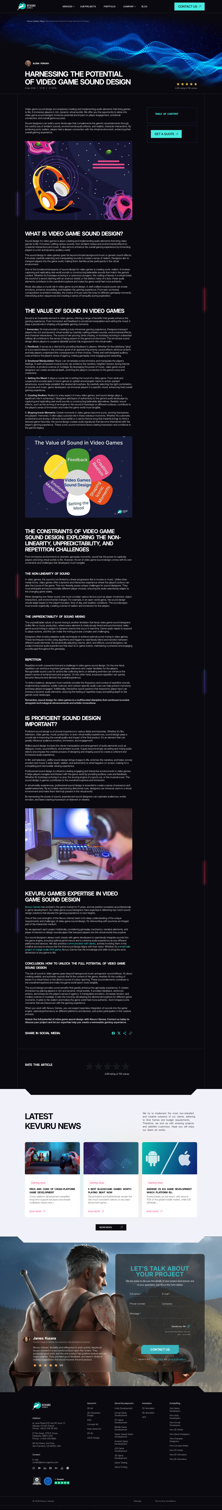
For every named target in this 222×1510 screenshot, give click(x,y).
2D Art (90, 1433)
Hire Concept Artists (179, 1445)
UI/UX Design (93, 1437)
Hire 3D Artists (176, 1429)
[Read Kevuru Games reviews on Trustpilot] (62, 1481)
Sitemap (137, 1501)
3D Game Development (121, 1456)
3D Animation (148, 1412)
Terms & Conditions (177, 1359)
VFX (144, 1417)
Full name (135, 1293)
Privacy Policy (156, 1359)
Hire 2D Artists (176, 1450)
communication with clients (81, 943)
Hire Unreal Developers (175, 1423)
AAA (89, 1420)
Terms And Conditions (165, 1501)
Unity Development (123, 1408)
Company (128, 6)
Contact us (187, 6)
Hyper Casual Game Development (124, 1435)
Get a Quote (164, 134)
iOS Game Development (121, 1449)
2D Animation (148, 1408)
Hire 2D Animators (178, 1454)
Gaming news (38, 1182)
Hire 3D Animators (178, 1459)
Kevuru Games (32, 906)
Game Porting (121, 1467)
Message (135, 1313)
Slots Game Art (94, 1428)
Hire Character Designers (176, 1439)
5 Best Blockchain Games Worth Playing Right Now (109, 1191)
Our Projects (88, 6)
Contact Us (160, 1349)
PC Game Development (121, 1421)
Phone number (137, 1303)
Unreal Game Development (121, 1414)
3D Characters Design (93, 1414)
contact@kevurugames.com (45, 1462)
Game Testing (121, 1462)
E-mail (166, 1293)
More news (105, 1227)
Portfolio (110, 6)
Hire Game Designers (180, 1434)
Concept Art (92, 1424)
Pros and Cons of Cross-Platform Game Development (52, 1191)
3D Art (90, 1408)
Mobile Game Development (121, 1428)
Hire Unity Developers (175, 1416)
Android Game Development (121, 1442)
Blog (144, 6)
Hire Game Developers (175, 1409)
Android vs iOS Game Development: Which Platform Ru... (169, 1191)
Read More (35, 1211)
